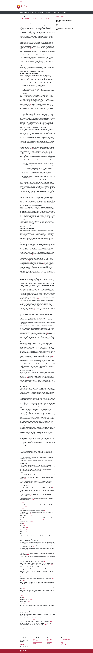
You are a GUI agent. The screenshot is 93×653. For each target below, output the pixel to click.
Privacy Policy (35, 640)
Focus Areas (35, 18)
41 (41, 361)
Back (25, 478)
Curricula (62, 643)
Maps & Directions (23, 642)
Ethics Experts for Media (37, 642)
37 (52, 338)
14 (38, 121)
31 (34, 309)
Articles (62, 640)
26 (43, 263)
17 (28, 153)
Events (55, 12)
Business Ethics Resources (47, 18)
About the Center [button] (24, 12)
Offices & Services (59, 1)
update (22, 23)
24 (32, 254)
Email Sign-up (49, 642)
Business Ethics (40, 18)
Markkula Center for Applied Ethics (27, 18)
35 (47, 333)
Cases (57, 24)
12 (25, 98)
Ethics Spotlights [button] (49, 12)
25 (29, 260)
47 (25, 424)
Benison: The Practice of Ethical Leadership (62, 27)
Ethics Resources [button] (40, 12)
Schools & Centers (67, 1)
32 (31, 310)
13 (30, 104)
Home (20, 18)
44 (23, 383)
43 (27, 377)
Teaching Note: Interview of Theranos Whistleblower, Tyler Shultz (64, 29)
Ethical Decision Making (65, 639)
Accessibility (64, 644)
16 (32, 148)
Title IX (62, 646)
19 (29, 177)
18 (52, 157)
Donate (59, 12)
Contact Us (64, 12)
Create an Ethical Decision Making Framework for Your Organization (64, 21)
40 (52, 356)
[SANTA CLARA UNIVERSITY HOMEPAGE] (23, 650)
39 (43, 349)
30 (38, 298)
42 (33, 367)
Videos (57, 25)
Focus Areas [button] (32, 12)
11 (39, 96)
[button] (72, 1)
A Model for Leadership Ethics (60, 19)
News (34, 639)
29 (39, 281)
